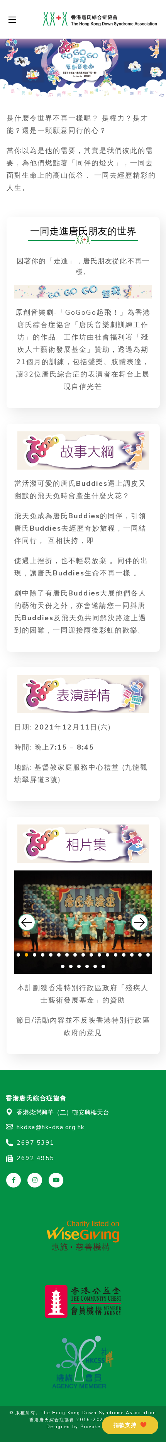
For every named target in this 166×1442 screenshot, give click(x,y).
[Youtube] (56, 1180)
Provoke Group (99, 1427)
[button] (27, 922)
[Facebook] (13, 1180)
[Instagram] (34, 1180)
